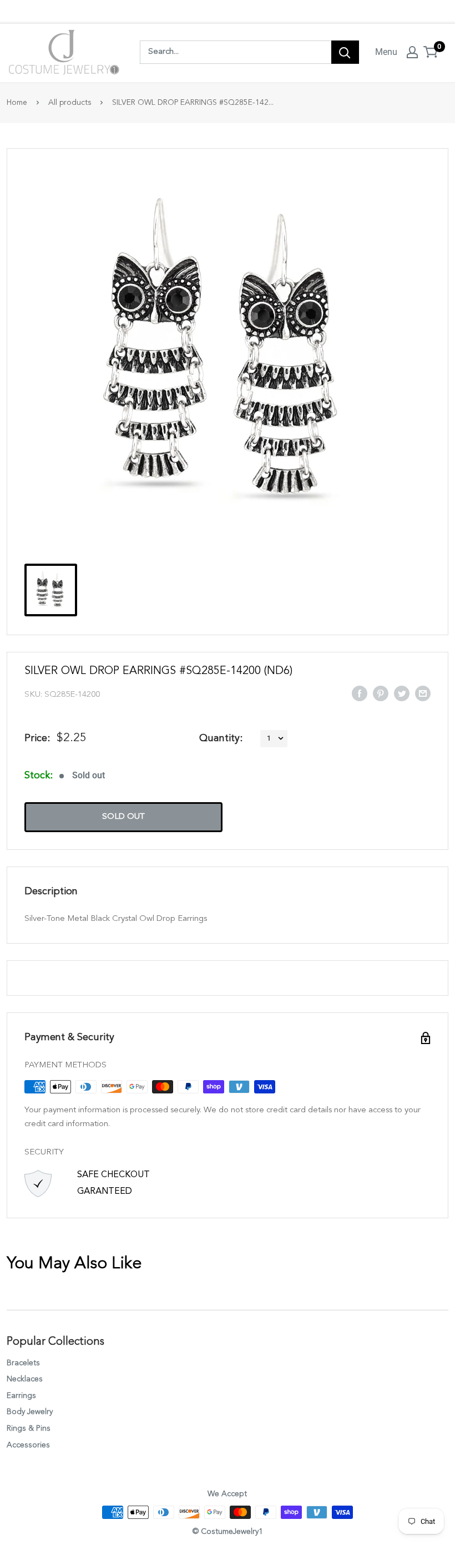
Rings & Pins (28, 1428)
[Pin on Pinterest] (380, 693)
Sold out (123, 817)
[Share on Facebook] (359, 693)
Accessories (28, 1445)
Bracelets (23, 1363)
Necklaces (25, 1379)
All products (69, 103)
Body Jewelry (30, 1412)
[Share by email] (423, 693)
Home (17, 103)
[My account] (412, 52)
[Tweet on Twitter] (402, 693)
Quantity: (220, 738)
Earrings (21, 1396)
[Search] (345, 52)
